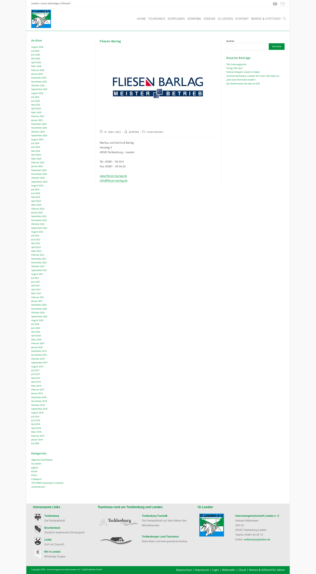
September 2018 (39, 408)
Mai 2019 (35, 378)
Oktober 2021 (38, 266)
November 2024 (39, 127)
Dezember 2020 (38, 304)
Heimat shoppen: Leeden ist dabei (243, 71)
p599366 (134, 131)
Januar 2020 (37, 347)
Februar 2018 (37, 435)
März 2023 (36, 204)
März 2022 (36, 250)
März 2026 (36, 66)
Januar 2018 (37, 439)
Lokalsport (36, 479)
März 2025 (36, 112)
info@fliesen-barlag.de (113, 180)
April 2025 (36, 108)
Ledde (48, 539)
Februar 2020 (37, 343)
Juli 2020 (35, 324)
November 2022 (39, 220)
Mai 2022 (35, 243)
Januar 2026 (37, 73)
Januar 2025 (37, 120)
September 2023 (39, 181)
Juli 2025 (35, 96)
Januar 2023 (37, 212)
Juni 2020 (35, 327)
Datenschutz (184, 570)
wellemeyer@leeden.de (257, 539)
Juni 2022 (35, 239)
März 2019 (36, 385)
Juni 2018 (35, 420)
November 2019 (39, 354)
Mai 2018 (35, 424)
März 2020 (36, 339)
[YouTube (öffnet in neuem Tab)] (275, 4)
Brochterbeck (52, 527)
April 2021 (36, 289)
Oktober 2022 (38, 223)
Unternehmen (155, 131)
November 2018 (39, 401)
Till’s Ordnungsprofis (236, 64)
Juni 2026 (35, 54)
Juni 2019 (35, 374)
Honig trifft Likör (234, 68)
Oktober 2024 (38, 131)
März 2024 (36, 158)
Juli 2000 (35, 443)
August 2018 (37, 412)
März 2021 (36, 293)
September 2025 (39, 89)
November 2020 (39, 308)
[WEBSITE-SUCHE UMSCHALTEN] (284, 18)
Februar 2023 (37, 208)
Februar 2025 (37, 116)
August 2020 (37, 320)
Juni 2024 (35, 146)
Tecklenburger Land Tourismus (160, 536)
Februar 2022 (37, 254)
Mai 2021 (35, 285)
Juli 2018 (35, 416)
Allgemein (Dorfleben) (42, 459)
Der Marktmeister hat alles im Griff (243, 83)
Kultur (34, 475)
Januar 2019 (37, 393)
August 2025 (37, 93)
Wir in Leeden (52, 551)
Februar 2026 (37, 70)
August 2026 (37, 46)
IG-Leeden (36, 463)
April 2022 (36, 247)
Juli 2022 (35, 235)
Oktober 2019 (38, 358)
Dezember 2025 (38, 77)
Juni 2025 (35, 100)
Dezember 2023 (38, 170)
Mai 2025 (35, 104)
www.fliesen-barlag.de (113, 176)
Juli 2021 (35, 277)
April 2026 (36, 62)
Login (215, 570)
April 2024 (36, 154)
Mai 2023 (35, 197)
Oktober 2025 (38, 85)
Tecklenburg (51, 515)
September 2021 (39, 270)
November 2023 (39, 173)
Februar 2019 (37, 389)
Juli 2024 (35, 143)
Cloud (242, 570)
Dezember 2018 (38, 397)
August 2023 (37, 185)
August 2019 (37, 366)
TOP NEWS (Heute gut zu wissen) (47, 482)
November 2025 (39, 81)
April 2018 (36, 428)
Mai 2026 (35, 58)
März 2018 (36, 431)
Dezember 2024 (38, 123)
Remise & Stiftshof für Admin (267, 570)
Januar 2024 (37, 166)
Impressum (202, 570)
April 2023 (36, 200)
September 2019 (39, 362)
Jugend (34, 467)
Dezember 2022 (38, 216)
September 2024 (39, 135)
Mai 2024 (35, 150)
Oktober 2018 (38, 405)
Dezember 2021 (38, 258)
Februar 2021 (37, 297)
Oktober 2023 (38, 177)
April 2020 (36, 335)
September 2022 (39, 227)
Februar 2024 (37, 162)
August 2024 (37, 139)
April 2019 (36, 381)
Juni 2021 (35, 281)
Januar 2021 (37, 301)
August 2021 (37, 274)
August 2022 (37, 231)
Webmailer (229, 570)
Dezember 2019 (38, 351)
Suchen (230, 40)
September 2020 (39, 316)
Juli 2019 (35, 370)
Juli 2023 (35, 189)
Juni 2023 (35, 193)
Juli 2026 (35, 50)
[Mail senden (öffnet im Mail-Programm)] (282, 4)
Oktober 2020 (38, 312)
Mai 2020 (35, 331)
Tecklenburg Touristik (154, 515)
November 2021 (39, 262)
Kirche (34, 471)
